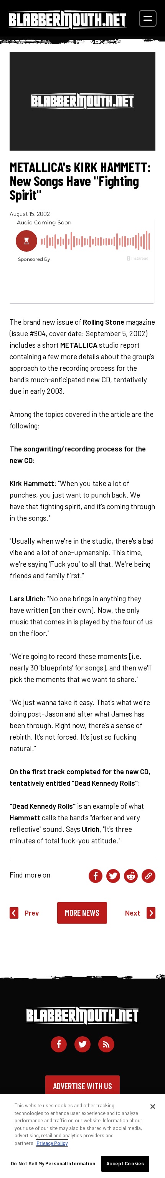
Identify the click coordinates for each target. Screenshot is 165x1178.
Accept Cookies (125, 1163)
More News (82, 913)
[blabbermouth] (67, 26)
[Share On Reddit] (131, 876)
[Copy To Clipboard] (148, 876)
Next (132, 912)
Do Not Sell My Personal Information (53, 1163)
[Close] (152, 1106)
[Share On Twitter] (113, 876)
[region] (82, 1136)
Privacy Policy (52, 1143)
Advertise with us (82, 1086)
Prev (32, 912)
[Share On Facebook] (95, 876)
